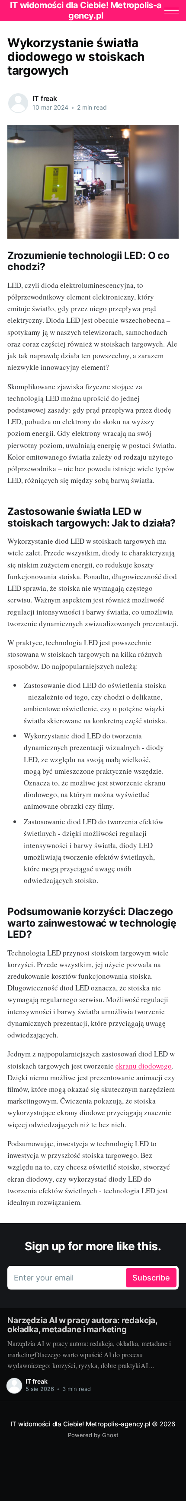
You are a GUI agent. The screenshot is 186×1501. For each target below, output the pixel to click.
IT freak (44, 98)
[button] (171, 10)
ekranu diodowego (143, 1066)
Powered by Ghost (93, 1435)
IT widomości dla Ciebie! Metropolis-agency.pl (81, 1424)
